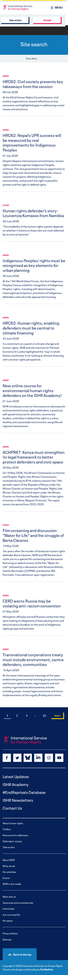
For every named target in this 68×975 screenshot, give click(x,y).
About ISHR (9, 860)
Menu (59, 7)
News (6, 76)
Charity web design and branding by (21, 969)
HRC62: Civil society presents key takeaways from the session (33, 83)
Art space (8, 920)
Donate (47, 20)
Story (6, 205)
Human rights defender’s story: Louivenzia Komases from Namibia (33, 212)
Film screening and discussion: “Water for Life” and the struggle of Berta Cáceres (33, 535)
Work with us (9, 896)
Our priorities (9, 872)
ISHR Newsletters (18, 800)
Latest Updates (16, 776)
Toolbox (7, 829)
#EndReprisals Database (24, 792)
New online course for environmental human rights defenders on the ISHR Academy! (32, 390)
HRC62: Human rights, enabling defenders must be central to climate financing (31, 327)
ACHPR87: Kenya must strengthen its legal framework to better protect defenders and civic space (34, 456)
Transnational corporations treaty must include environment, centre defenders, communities (33, 659)
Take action (15, 20)
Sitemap (7, 939)
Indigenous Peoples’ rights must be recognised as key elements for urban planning (34, 265)
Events (6, 878)
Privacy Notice (10, 933)
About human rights (13, 823)
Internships (8, 908)
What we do (9, 866)
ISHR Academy (16, 784)
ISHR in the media (12, 883)
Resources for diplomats (15, 835)
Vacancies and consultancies (18, 902)
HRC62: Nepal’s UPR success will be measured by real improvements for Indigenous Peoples (32, 142)
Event (6, 524)
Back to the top (22, 954)
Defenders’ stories (12, 841)
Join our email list (11, 914)
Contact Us (12, 808)
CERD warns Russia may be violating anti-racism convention (32, 603)
